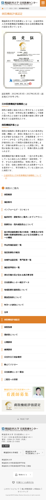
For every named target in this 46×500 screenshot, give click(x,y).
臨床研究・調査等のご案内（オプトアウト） (23, 217)
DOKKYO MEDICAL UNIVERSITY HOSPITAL (19, 3)
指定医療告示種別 (12, 252)
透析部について (11, 334)
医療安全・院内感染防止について (18, 224)
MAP (7, 446)
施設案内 (8, 202)
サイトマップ (23, 491)
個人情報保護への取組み (31, 489)
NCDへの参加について (14, 304)
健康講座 (8, 349)
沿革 (6, 312)
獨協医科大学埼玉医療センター (32, 452)
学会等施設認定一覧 (13, 245)
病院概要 (8, 194)
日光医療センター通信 (14, 372)
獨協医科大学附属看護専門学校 (13, 463)
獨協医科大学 (7, 460)
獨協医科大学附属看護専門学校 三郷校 (16, 466)
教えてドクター (11, 364)
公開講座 (8, 342)
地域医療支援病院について (16, 289)
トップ (6, 8)
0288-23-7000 (13, 439)
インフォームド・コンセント (16, 209)
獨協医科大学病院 (11, 452)
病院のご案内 (13, 8)
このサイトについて (11, 489)
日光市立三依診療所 (13, 357)
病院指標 (8, 327)
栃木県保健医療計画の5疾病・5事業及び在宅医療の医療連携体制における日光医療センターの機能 (23, 235)
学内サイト (23, 475)
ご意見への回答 (11, 379)
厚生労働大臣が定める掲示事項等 (18, 275)
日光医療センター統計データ (16, 282)
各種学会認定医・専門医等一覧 (17, 260)
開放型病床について (13, 297)
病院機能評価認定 (12, 319)
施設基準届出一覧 (12, 267)
